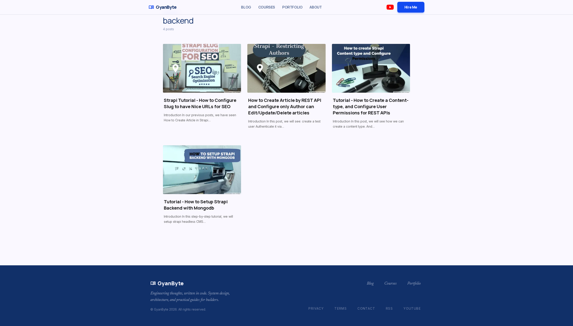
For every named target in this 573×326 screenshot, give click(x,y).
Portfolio (292, 7)
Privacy (316, 308)
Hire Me (410, 7)
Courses (266, 7)
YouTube (412, 308)
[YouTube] (390, 7)
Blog (246, 7)
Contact (366, 308)
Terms (340, 308)
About (316, 7)
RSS (389, 308)
